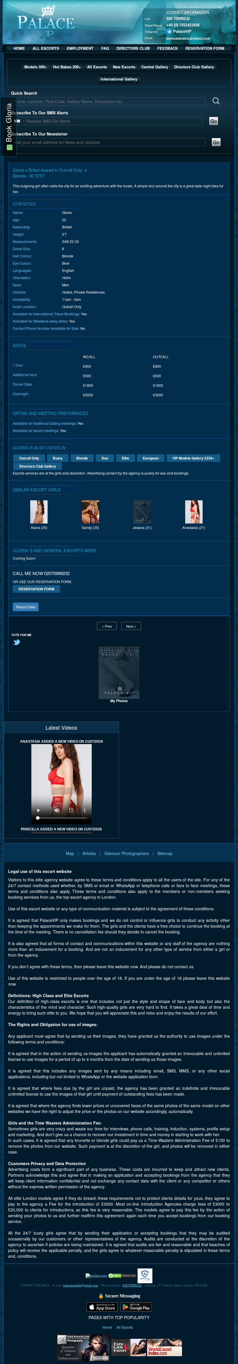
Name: (18, 212)
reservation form (36, 589)
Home (107, 1327)
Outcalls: (19, 292)
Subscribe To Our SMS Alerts (39, 113)
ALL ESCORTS (46, 48)
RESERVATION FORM (204, 48)
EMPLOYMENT (80, 48)
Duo (105, 458)
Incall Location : (25, 306)
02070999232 (132, 1285)
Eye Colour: (22, 263)
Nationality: (21, 226)
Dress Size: (22, 248)
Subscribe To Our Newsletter (39, 134)
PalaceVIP (182, 31)
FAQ (105, 48)
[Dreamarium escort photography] (83, 1347)
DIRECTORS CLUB (133, 48)
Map (70, 853)
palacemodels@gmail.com (188, 38)
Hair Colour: (22, 255)
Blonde (82, 458)
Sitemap (164, 853)
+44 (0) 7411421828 (182, 25)
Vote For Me (21, 635)
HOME (19, 48)
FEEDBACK (167, 48)
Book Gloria (8, 123)
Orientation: (22, 277)
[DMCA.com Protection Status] (122, 1275)
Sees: (17, 284)
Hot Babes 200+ (67, 66)
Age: (16, 219)
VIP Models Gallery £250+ (193, 458)
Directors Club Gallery (194, 66)
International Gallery (119, 79)
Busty (58, 458)
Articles (89, 853)
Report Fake (25, 606)
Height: (18, 234)
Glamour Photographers (126, 853)
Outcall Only (29, 458)
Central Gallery (154, 66)
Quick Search (24, 93)
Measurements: (25, 241)
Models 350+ (35, 66)
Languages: (22, 270)
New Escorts (124, 66)
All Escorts (97, 66)
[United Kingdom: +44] (17, 121)
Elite (125, 458)
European (151, 458)
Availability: (22, 299)
